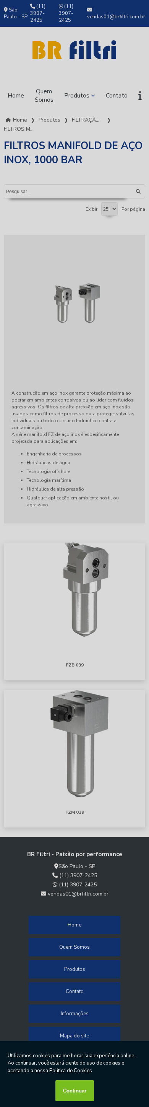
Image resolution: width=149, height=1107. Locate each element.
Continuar (74, 1091)
